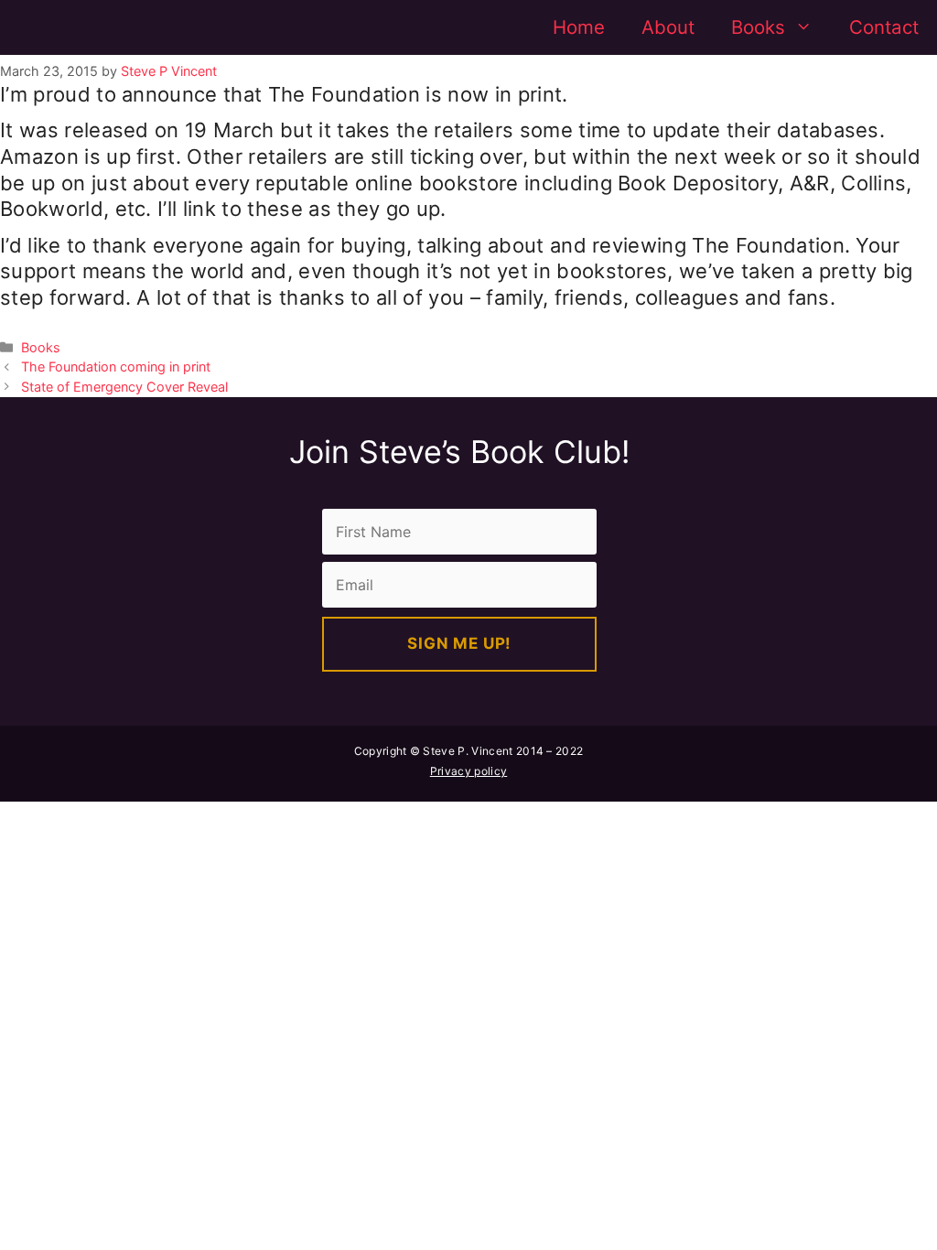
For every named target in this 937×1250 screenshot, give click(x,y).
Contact (884, 27)
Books (758, 27)
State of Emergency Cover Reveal (124, 386)
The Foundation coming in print (115, 366)
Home (579, 27)
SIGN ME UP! (459, 643)
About (668, 27)
